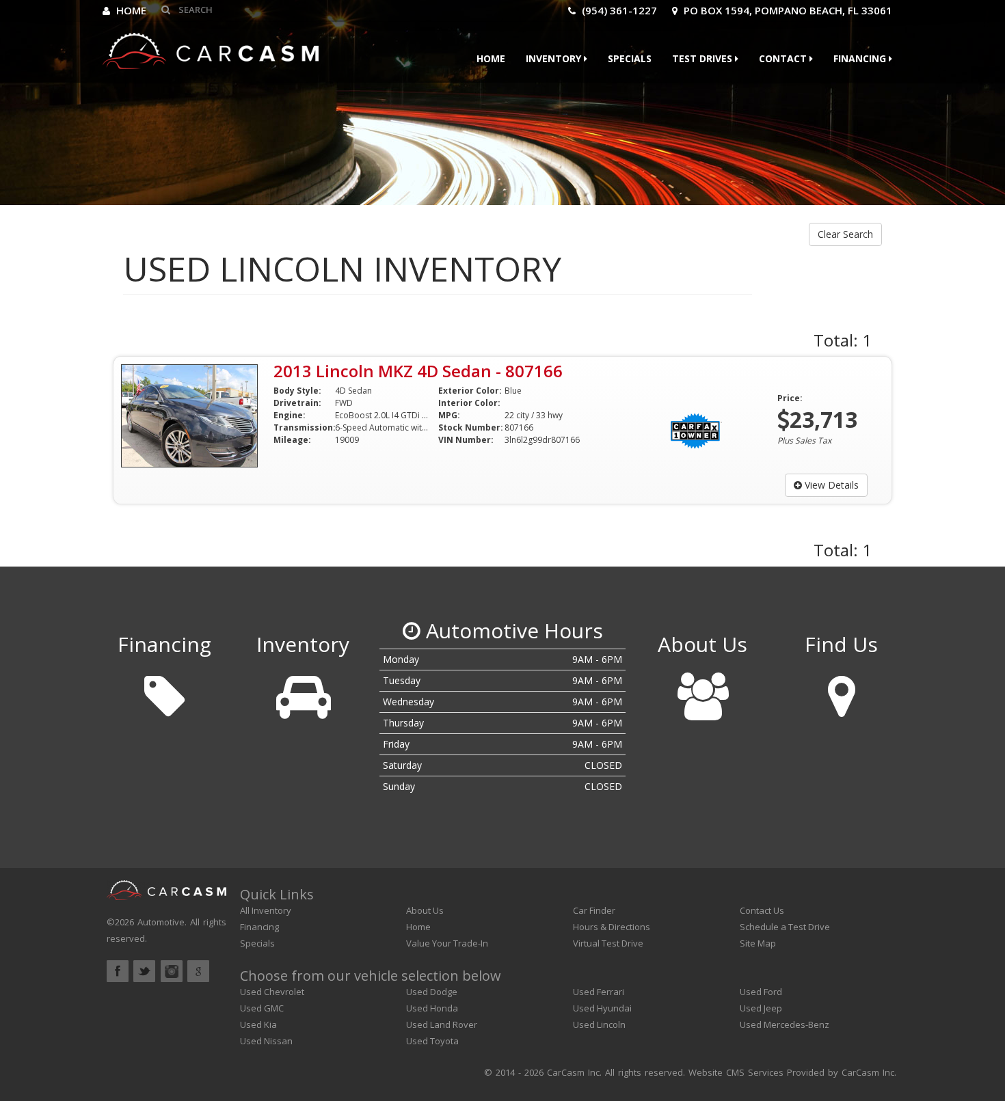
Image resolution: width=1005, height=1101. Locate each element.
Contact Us (762, 910)
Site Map (758, 943)
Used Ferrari (598, 992)
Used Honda (432, 1008)
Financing (861, 58)
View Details (830, 484)
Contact (784, 58)
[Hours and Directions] (840, 691)
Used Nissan (266, 1041)
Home (129, 10)
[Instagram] (172, 971)
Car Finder (594, 910)
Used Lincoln (599, 1024)
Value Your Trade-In (447, 943)
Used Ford (761, 992)
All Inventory (265, 910)
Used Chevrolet (272, 992)
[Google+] (198, 971)
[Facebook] (118, 971)
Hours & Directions (611, 927)
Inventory (555, 58)
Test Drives (703, 58)
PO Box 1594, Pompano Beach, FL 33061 (786, 10)
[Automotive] (211, 47)
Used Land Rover (441, 1024)
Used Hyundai (602, 1008)
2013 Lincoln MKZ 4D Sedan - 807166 (418, 370)
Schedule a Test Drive (785, 927)
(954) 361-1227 (618, 10)
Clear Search (845, 234)
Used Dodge (431, 992)
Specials (630, 58)
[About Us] (702, 691)
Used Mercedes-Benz (784, 1024)
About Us (425, 910)
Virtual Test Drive (608, 943)
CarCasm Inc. (869, 1072)
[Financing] (164, 691)
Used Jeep (761, 1008)
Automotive (161, 922)
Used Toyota (432, 1041)
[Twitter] (144, 971)
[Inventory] (302, 691)
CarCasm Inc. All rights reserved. (616, 1072)
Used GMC (262, 1008)
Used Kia (258, 1024)
